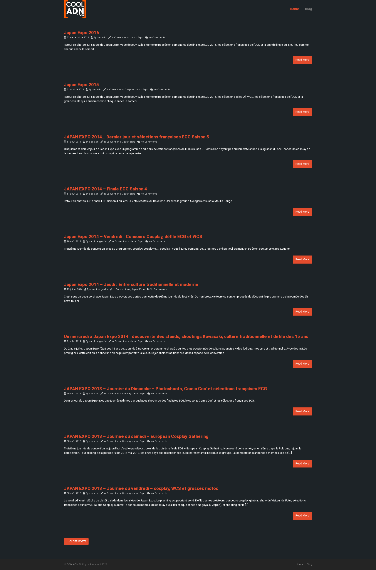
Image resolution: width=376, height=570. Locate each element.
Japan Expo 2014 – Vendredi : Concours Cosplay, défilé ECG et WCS (133, 236)
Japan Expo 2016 (81, 32)
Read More (302, 59)
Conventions (121, 37)
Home (294, 9)
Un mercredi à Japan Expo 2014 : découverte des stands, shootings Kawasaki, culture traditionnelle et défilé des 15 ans (186, 336)
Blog (308, 9)
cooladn (101, 37)
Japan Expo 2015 (81, 84)
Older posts (76, 541)
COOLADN (72, 564)
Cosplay (129, 89)
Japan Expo (136, 37)
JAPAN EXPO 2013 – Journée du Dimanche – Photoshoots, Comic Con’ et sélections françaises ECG (165, 388)
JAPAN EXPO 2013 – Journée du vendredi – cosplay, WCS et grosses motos (141, 488)
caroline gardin (98, 241)
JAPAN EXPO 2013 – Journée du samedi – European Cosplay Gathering (136, 436)
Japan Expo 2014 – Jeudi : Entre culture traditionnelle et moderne (131, 284)
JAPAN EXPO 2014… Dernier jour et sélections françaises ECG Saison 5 (136, 137)
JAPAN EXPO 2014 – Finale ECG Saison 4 (105, 189)
